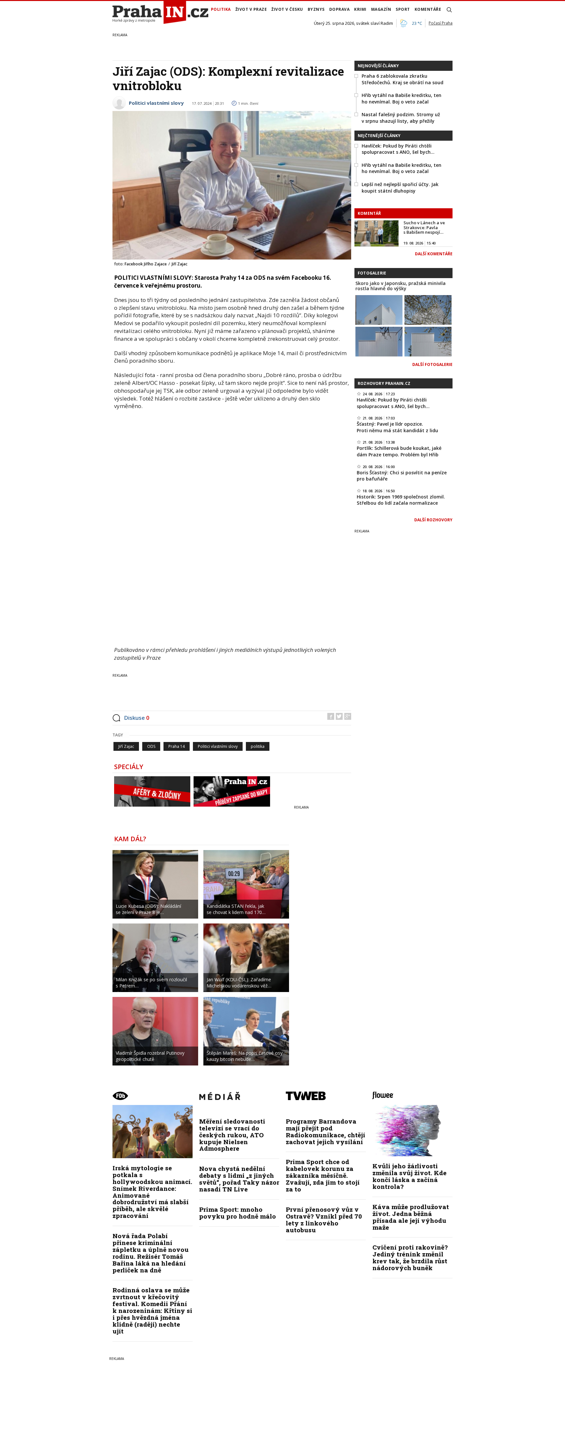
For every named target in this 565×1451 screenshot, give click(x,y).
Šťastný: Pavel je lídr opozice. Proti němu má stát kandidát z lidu (397, 427)
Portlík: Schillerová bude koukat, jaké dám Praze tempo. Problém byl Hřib (399, 451)
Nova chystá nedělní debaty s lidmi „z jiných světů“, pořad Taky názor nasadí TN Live (239, 1178)
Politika (221, 9)
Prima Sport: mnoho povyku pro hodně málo (237, 1212)
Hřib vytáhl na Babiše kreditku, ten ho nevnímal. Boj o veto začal (401, 98)
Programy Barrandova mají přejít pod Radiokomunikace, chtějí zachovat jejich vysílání (325, 1131)
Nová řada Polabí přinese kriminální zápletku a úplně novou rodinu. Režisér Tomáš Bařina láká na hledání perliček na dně (150, 1253)
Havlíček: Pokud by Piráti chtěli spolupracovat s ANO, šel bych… (398, 149)
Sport (403, 9)
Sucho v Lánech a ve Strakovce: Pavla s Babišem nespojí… (424, 227)
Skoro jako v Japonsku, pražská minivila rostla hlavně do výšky (400, 286)
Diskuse (136, 717)
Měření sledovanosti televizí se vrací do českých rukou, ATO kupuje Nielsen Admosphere (232, 1135)
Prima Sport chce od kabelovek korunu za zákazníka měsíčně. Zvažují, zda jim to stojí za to (323, 1175)
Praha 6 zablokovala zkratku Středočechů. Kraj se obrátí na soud (402, 79)
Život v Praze (251, 9)
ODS (151, 746)
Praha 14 (176, 746)
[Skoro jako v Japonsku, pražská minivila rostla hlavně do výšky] (378, 309)
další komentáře (434, 254)
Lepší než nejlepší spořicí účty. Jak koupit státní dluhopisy (400, 187)
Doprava (339, 9)
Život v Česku (287, 9)
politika (258, 746)
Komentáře (428, 9)
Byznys (316, 9)
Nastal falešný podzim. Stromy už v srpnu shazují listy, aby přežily (401, 117)
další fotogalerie (432, 364)
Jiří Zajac (126, 746)
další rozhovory (433, 520)
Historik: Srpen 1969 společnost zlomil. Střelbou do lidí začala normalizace (401, 500)
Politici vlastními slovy (156, 103)
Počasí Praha (441, 23)
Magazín (381, 9)
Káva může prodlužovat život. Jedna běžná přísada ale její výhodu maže (410, 1217)
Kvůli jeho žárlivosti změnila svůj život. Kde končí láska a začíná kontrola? (409, 1176)
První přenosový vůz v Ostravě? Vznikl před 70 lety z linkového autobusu (324, 1219)
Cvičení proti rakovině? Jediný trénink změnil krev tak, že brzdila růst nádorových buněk (410, 1257)
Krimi (360, 9)
